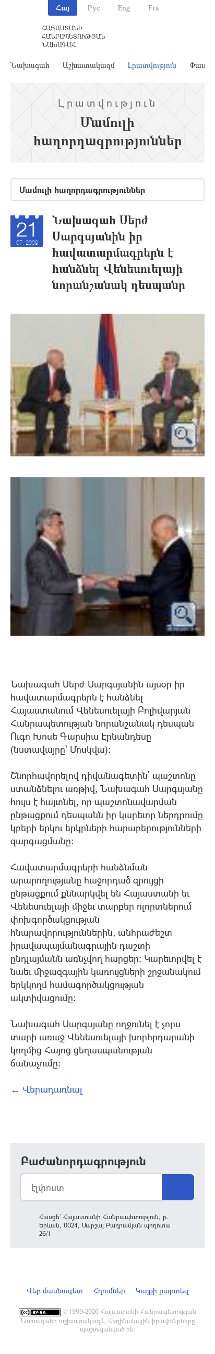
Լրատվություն (152, 65)
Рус (94, 8)
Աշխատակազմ (89, 65)
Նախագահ (30, 65)
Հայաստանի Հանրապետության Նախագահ (73, 36)
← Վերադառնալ (46, 1089)
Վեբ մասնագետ (55, 1290)
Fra (153, 8)
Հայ (62, 8)
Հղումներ (109, 1290)
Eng (124, 8)
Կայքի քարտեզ (162, 1290)
